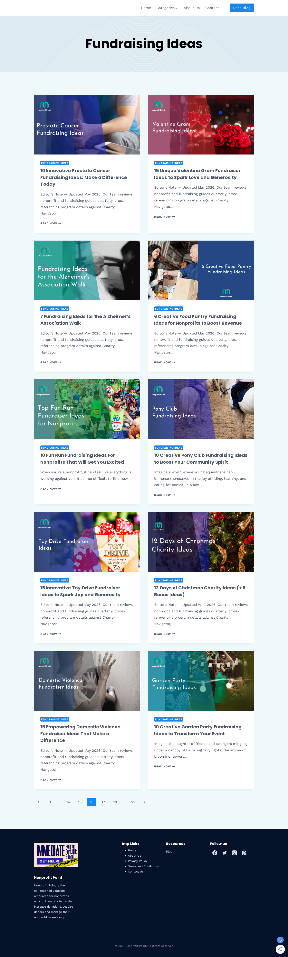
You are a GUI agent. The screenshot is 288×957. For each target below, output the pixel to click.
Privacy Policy (137, 861)
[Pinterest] (244, 853)
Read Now (50, 223)
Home (146, 8)
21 (133, 802)
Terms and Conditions (143, 866)
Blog (169, 851)
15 (80, 802)
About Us (192, 8)
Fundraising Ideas (55, 163)
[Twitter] (225, 853)
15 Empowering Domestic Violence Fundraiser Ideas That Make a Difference (80, 733)
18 (115, 802)
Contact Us (136, 871)
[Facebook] (215, 853)
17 (103, 802)
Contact (212, 8)
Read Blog (241, 8)
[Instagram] (234, 853)
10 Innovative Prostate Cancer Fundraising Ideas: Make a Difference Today (83, 177)
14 (68, 802)
